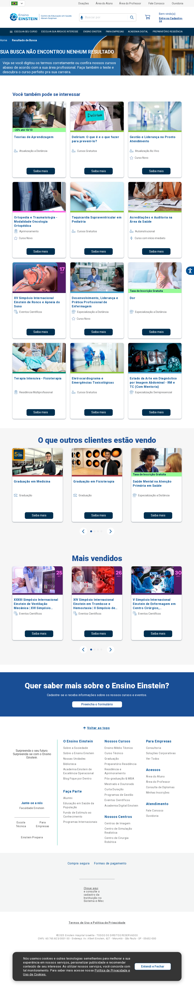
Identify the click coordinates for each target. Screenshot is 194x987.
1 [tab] (91, 531)
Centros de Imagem (118, 823)
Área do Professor (130, 3)
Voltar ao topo (98, 728)
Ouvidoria (177, 3)
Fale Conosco (156, 3)
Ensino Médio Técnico (119, 747)
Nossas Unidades (74, 758)
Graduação (112, 758)
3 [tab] (98, 531)
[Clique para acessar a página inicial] (41, 21)
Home (3, 40)
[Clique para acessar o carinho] (147, 17)
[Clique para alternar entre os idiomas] (17, 3)
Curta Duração (114, 789)
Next (110, 531)
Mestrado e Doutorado (119, 784)
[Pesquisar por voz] (81, 17)
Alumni (68, 798)
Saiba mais (40, 171)
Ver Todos (152, 758)
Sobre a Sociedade (75, 747)
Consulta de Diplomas (160, 787)
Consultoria (153, 747)
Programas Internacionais (80, 821)
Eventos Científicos (117, 800)
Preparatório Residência (120, 764)
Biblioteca (69, 764)
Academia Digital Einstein (121, 805)
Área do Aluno (104, 3)
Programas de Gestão (119, 794)
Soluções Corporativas (161, 753)
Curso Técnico (114, 753)
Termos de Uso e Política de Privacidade (97, 922)
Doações (83, 3)
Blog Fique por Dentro (77, 778)
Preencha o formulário (97, 704)
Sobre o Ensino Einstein (78, 753)
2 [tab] (94, 531)
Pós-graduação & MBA (119, 778)
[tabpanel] (37, 485)
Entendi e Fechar (152, 966)
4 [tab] (101, 531)
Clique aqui (91, 888)
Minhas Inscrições (158, 792)
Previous (83, 531)
